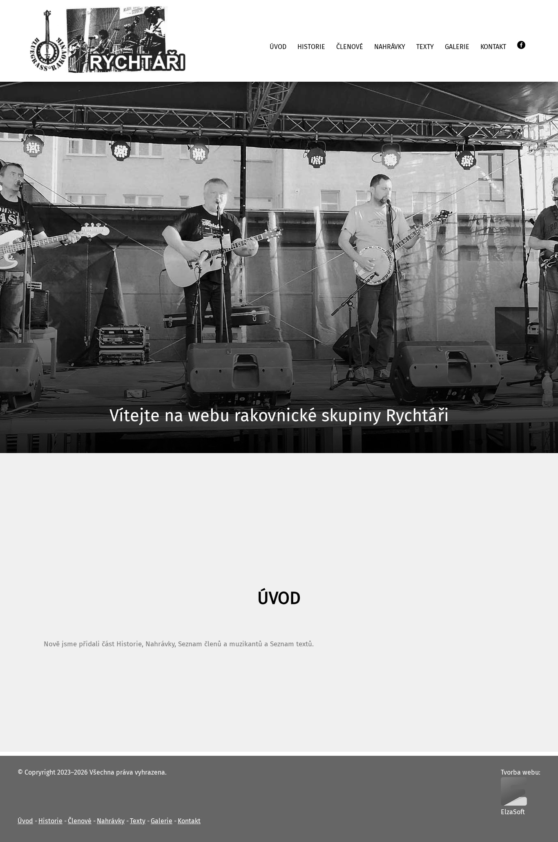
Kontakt (493, 47)
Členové (349, 47)
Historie (311, 47)
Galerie (457, 47)
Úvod (278, 47)
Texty (425, 47)
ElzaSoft (513, 812)
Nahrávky (389, 47)
